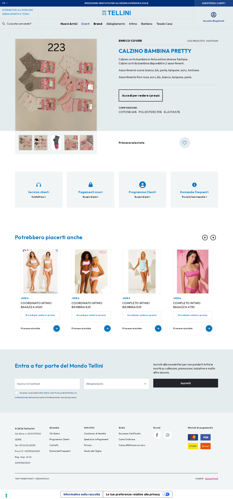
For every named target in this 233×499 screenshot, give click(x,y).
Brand (98, 24)
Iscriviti (186, 383)
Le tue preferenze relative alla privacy (133, 494)
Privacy (88, 445)
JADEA (25, 298)
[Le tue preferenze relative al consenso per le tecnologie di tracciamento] (6, 495)
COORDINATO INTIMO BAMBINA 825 (87, 305)
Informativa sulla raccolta (82, 494)
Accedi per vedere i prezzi (40, 315)
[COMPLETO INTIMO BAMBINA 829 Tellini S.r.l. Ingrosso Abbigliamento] (141, 271)
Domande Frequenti (60, 451)
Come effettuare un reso (132, 445)
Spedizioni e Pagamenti (96, 439)
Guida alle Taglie (92, 451)
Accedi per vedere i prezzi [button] (140, 95)
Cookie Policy (42, 479)
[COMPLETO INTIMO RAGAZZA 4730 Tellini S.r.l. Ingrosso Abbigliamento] (192, 271)
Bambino (146, 24)
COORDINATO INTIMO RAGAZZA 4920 (36, 305)
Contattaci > (38, 196)
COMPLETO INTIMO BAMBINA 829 (136, 305)
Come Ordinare (127, 439)
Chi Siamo (55, 433)
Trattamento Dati (24, 479)
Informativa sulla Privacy (50, 393)
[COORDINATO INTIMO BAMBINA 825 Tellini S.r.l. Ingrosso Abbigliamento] (91, 271)
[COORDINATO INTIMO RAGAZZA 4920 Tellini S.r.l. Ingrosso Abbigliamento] (40, 271)
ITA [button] (4, 3)
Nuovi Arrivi (69, 24)
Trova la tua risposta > (194, 196)
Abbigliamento (115, 24)
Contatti (54, 445)
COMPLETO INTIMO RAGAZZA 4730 (187, 305)
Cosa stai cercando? (18, 23)
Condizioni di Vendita (95, 433)
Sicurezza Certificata (130, 433)
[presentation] (205, 237)
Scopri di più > (90, 196)
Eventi (85, 24)
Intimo (133, 24)
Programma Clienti (60, 439)
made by (200, 479)
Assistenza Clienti (213, 3)
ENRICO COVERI (130, 40)
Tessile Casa (164, 24)
